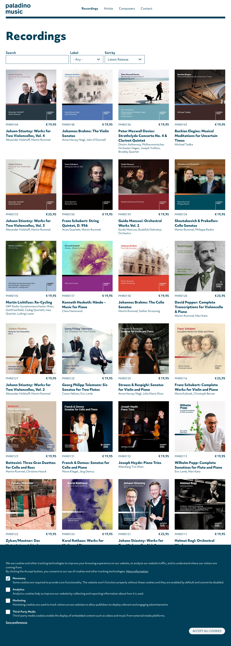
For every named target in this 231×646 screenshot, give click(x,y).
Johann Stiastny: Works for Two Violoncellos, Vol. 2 (28, 387)
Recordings (90, 8)
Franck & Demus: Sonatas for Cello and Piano (85, 465)
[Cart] (214, 8)
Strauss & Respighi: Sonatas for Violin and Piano (141, 387)
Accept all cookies (207, 631)
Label (74, 53)
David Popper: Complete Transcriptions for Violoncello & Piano (199, 307)
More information (137, 571)
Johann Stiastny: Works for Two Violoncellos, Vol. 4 (28, 133)
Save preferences (16, 622)
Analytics (18, 589)
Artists (108, 8)
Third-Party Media (24, 611)
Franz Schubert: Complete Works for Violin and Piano (196, 387)
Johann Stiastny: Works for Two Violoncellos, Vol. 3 (28, 223)
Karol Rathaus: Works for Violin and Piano (83, 543)
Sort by (110, 53)
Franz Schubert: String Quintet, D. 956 (80, 223)
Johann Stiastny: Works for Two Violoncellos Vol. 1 (140, 543)
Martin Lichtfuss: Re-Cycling (29, 302)
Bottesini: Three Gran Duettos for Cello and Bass (31, 465)
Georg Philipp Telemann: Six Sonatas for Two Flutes (85, 387)
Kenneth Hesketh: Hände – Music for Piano (84, 304)
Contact (146, 8)
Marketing (19, 600)
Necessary (19, 578)
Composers (127, 8)
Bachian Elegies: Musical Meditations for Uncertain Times (196, 136)
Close (223, 558)
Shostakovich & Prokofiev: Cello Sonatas (196, 223)
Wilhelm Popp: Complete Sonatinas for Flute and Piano (198, 465)
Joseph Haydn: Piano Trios (139, 462)
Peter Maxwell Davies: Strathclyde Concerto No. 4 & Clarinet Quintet (142, 136)
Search (11, 53)
